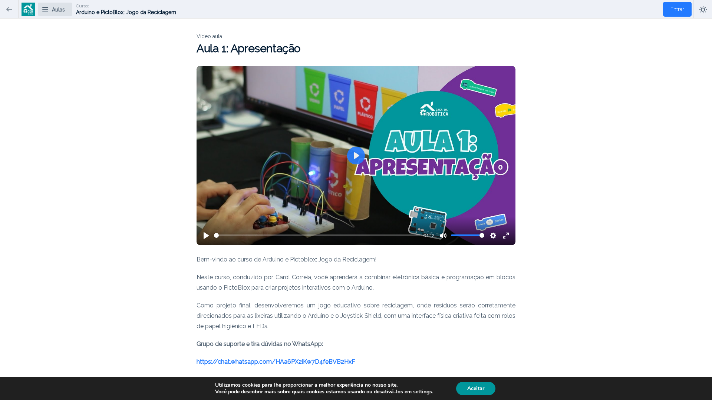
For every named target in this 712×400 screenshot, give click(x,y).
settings (422, 392)
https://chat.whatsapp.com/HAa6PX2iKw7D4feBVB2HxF (276, 361)
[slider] (317, 235)
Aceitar (475, 388)
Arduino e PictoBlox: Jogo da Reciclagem (126, 12)
